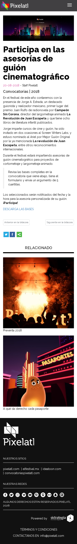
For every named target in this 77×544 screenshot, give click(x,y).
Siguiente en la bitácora (60, 222)
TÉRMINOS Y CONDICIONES (38, 529)
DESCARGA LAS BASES (18, 209)
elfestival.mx (31, 469)
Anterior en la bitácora (16, 222)
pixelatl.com (11, 469)
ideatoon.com (52, 469)
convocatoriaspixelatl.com (22, 473)
